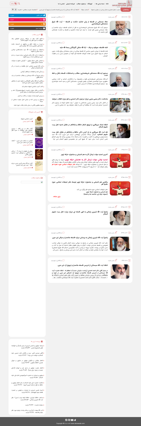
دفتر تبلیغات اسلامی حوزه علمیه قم (63, 164)
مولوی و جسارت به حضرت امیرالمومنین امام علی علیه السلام (27, 376)
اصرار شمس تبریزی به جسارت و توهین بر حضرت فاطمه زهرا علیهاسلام (27, 391)
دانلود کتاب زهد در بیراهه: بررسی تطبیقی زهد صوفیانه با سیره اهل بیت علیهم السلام (27, 39)
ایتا (26, 24)
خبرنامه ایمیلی (70, 4)
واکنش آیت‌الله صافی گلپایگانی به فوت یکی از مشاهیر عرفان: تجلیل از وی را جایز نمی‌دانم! (27, 82)
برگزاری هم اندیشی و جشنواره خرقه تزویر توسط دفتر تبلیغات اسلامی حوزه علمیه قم (80, 183)
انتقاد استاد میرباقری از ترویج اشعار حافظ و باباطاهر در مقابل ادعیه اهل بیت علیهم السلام (80, 125)
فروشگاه (89, 4)
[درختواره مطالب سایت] (32, 258)
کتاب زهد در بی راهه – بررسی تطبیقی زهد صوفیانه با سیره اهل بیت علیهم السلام (22, 130)
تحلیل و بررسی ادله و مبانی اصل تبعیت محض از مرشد (27, 100)
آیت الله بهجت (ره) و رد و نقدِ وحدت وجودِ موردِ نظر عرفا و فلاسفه (27, 411)
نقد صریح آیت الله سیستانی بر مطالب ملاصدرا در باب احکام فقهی (27, 76)
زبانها (12, 3)
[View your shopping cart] (12, 9)
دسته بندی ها (100, 4)
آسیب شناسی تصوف (27, 119)
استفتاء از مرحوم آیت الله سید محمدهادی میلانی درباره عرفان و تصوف (27, 51)
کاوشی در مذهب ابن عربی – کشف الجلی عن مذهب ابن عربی (22, 142)
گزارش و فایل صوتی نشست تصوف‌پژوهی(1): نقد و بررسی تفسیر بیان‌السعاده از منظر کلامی (27, 91)
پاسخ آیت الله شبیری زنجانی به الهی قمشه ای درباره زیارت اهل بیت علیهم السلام (80, 212)
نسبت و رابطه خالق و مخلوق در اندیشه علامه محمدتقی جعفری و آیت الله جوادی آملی (27, 45)
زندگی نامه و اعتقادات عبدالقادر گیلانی (32, 72)
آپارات (26, 20)
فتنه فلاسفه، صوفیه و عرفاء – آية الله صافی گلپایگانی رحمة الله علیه (84, 47)
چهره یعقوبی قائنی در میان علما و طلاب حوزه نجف (28, 105)
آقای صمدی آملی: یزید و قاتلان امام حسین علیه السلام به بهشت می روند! (27, 354)
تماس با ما (61, 4)
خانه (107, 4)
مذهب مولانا (97, 10)
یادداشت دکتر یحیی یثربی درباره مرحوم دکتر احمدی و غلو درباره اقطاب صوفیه (80, 99)
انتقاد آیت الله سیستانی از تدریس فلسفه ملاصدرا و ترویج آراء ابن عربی (71, 10)
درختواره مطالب (81, 4)
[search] (20, 3)
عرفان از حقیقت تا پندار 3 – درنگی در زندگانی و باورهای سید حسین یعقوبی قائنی (22, 153)
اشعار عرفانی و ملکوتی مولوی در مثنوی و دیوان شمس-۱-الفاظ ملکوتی (27, 361)
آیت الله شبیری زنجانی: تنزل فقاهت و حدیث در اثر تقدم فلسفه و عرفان (27, 67)
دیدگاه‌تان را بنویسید (56, 17)
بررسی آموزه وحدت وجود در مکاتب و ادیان (30, 96)
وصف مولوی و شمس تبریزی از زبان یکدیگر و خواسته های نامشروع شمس (27, 347)
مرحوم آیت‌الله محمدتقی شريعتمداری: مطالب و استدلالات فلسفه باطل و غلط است (80, 74)
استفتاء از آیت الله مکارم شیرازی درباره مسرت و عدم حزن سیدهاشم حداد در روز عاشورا (27, 56)
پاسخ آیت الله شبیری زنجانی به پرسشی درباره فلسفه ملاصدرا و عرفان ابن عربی (80, 237)
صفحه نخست (39, 405)
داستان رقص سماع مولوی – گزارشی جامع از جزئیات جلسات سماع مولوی (27, 62)
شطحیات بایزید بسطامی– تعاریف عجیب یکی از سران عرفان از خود (30, 10)
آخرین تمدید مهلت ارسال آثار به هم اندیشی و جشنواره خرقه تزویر (84, 154)
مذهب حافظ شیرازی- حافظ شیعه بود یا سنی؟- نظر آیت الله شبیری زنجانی (27, 398)
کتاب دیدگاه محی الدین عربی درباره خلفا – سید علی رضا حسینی (22, 164)
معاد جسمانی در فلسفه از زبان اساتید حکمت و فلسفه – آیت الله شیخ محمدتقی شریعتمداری (80, 22)
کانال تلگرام (26, 15)
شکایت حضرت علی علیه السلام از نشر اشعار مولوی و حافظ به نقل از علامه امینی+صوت (27, 384)
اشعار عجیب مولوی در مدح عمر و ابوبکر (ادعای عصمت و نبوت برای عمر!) (27, 369)
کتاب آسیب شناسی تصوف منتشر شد (32, 86)
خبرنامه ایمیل (26, 28)
